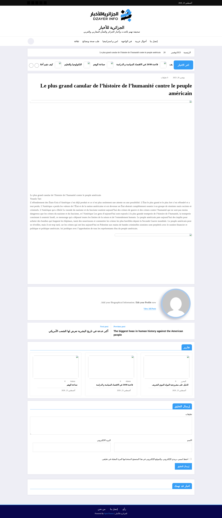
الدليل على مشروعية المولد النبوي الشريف (170, 385)
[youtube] (28, 2)
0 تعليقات (164, 78)
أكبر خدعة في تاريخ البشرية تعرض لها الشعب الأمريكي (78, 331)
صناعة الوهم (104, 64)
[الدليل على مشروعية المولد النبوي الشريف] (166, 367)
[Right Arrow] (31, 65)
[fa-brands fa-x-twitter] (41, 2)
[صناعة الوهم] (55, 367)
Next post (104, 326)
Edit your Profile (143, 302)
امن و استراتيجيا (110, 41)
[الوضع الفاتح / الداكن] (31, 41)
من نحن (101, 509)
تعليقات (189, 414)
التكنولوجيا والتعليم (78, 64)
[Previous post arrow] (191, 331)
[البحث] (39, 41)
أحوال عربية (141, 41)
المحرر (183, 381)
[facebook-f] (45, 2)
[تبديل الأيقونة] (193, 41)
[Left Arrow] (37, 65)
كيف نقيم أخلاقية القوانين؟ (45, 64)
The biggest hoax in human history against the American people (148, 333)
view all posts (150, 309)
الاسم (189, 440)
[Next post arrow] (31, 331)
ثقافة (76, 41)
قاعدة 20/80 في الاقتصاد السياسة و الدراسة (142, 64)
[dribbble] (36, 2)
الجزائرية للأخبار (111, 27)
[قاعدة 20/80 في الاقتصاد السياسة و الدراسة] (111, 367)
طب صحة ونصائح (90, 41)
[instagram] (32, 2)
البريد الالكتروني (103, 440)
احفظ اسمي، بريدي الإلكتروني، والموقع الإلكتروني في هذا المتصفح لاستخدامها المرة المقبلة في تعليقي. (145, 459)
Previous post (119, 326)
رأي (124, 509)
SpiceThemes (109, 514)
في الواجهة (126, 41)
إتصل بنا (154, 41)
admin (128, 381)
